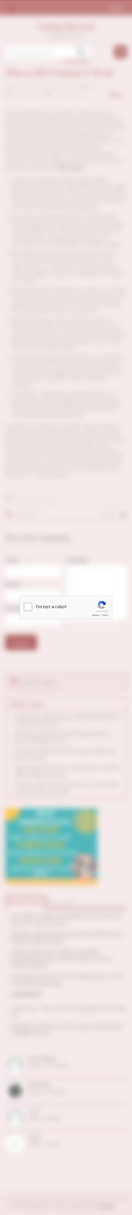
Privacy (95, 615)
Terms (105, 615)
